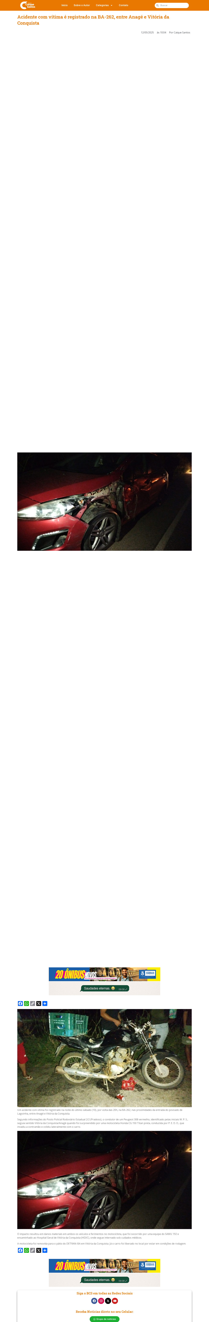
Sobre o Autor (82, 5)
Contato (123, 5)
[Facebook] (94, 1301)
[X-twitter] (108, 1301)
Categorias (102, 5)
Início (65, 5)
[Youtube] (115, 1301)
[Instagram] (101, 1301)
